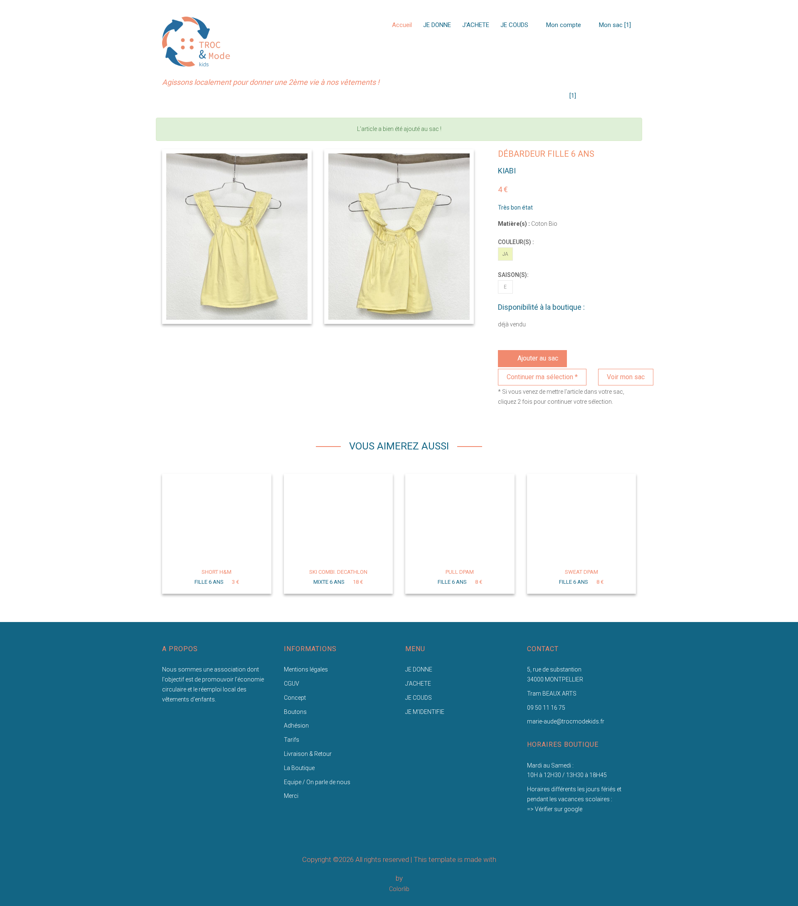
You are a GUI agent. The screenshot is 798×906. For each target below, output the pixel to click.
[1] (572, 95)
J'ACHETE (475, 25)
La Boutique (299, 768)
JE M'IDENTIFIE (424, 712)
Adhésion (296, 725)
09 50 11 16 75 (546, 707)
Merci (291, 795)
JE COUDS (514, 25)
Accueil (402, 25)
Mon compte (562, 25)
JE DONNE (437, 25)
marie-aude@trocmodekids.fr (565, 721)
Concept (295, 697)
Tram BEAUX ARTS (551, 693)
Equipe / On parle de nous (317, 782)
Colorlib (399, 889)
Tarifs (291, 739)
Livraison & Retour (308, 753)
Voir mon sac (626, 377)
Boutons (295, 712)
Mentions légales (306, 669)
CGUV (291, 683)
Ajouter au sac (537, 358)
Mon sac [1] (614, 25)
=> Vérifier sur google (554, 809)
